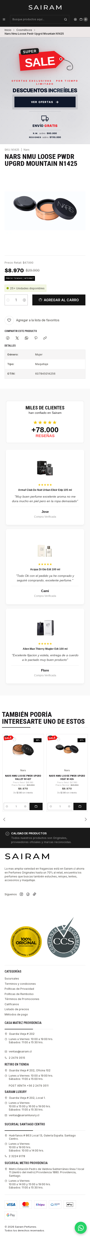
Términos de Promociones (22, 999)
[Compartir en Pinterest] (36, 338)
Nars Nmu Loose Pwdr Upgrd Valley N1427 (23, 777)
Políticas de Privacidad (19, 988)
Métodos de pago (16, 1014)
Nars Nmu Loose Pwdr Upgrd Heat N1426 (67, 777)
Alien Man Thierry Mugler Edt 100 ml (45, 648)
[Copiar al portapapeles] (45, 338)
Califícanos (12, 1004)
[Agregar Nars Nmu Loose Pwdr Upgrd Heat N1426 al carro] (80, 806)
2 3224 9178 (17, 1156)
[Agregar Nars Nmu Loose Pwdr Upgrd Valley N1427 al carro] (36, 806)
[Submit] (65, 19)
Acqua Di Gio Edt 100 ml (45, 569)
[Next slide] (85, 819)
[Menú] (3, 19)
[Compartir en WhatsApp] (26, 338)
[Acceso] (75, 19)
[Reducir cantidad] (8, 300)
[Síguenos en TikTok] (34, 894)
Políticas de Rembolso (19, 994)
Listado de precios (17, 1009)
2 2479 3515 (17, 1057)
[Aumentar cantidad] (24, 300)
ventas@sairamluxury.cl (24, 1115)
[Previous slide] (4, 819)
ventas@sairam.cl (20, 1051)
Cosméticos (24, 30)
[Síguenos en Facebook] (28, 894)
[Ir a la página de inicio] (45, 7)
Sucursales (12, 978)
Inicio (8, 30)
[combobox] (39, 19)
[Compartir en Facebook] (8, 338)
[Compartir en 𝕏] (17, 338)
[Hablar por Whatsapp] (81, 1228)
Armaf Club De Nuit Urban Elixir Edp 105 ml (45, 489)
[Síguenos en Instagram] (21, 894)
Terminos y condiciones (20, 983)
